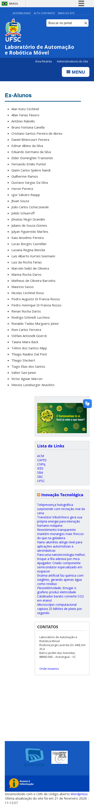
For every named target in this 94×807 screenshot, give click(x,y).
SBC (40, 477)
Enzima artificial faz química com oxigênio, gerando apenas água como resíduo (60, 579)
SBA (40, 472)
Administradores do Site (72, 61)
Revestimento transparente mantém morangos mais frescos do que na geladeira (60, 534)
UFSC (41, 481)
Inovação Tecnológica (62, 494)
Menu (78, 72)
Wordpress (79, 794)
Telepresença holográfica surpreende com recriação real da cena (61, 509)
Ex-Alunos (18, 95)
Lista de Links (50, 446)
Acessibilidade (22, 13)
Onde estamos (49, 669)
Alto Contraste (44, 13)
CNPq (41, 464)
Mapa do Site (66, 13)
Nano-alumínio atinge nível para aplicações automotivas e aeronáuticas (59, 546)
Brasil (13, 3)
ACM (40, 456)
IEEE (40, 468)
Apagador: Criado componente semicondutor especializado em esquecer (59, 567)
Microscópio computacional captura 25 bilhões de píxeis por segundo (59, 608)
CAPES (42, 460)
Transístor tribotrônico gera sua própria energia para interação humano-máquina (59, 521)
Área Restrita (43, 61)
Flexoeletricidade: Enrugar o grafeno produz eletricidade (56, 590)
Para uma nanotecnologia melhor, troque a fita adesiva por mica (61, 557)
